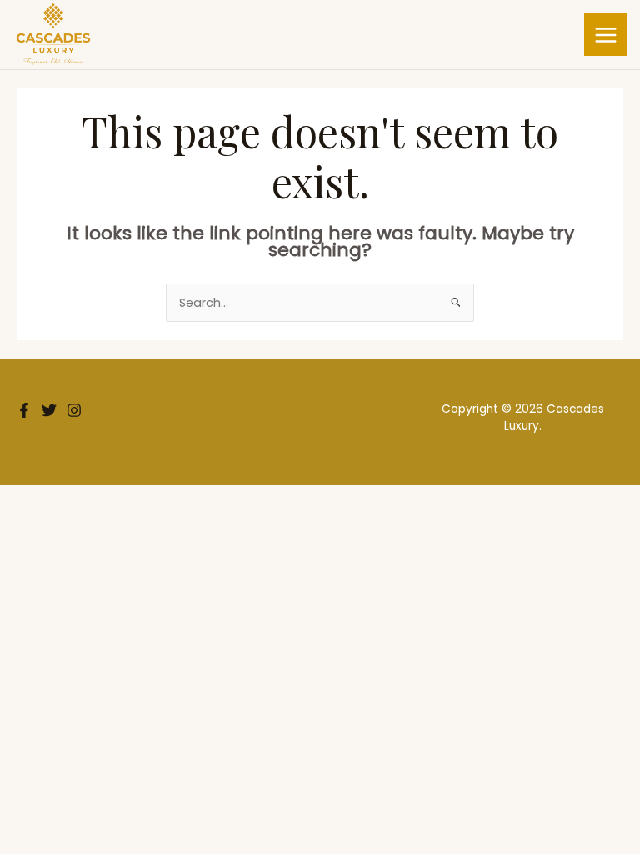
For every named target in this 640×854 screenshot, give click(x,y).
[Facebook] (24, 410)
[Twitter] (49, 410)
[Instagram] (74, 410)
